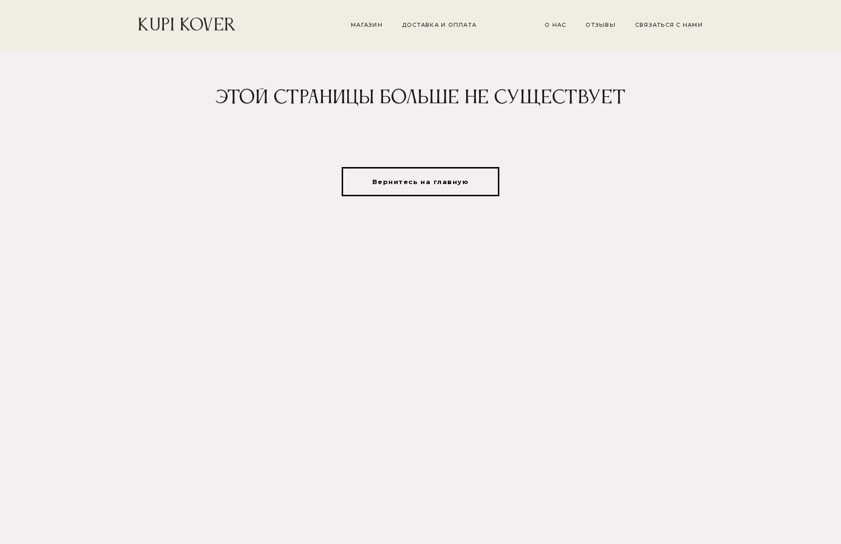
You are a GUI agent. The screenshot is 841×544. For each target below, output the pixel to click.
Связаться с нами (669, 24)
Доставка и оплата (439, 24)
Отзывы (600, 24)
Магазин (367, 24)
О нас (555, 24)
